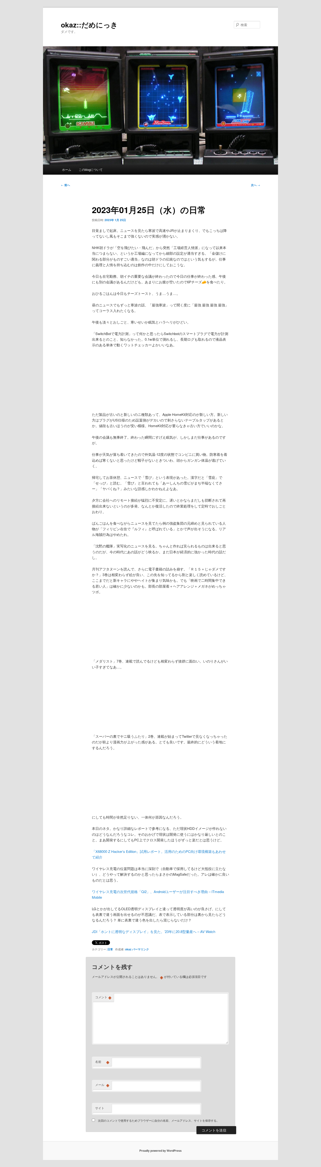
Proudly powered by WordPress (160, 1150)
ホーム (66, 169)
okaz (128, 949)
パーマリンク (140, 949)
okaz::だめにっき (89, 25)
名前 (102, 1062)
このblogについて (91, 169)
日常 (110, 949)
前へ (65, 185)
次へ (255, 185)
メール (102, 1085)
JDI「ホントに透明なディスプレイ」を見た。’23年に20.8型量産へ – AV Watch (153, 931)
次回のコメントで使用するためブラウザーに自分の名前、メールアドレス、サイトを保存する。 (158, 1120)
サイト (99, 1108)
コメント (103, 997)
